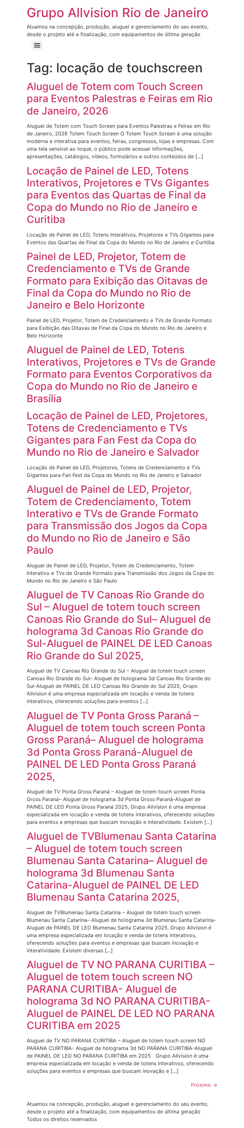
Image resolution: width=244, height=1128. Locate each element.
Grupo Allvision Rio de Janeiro (117, 12)
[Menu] (37, 45)
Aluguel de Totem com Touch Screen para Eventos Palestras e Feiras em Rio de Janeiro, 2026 (120, 98)
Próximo (204, 1085)
